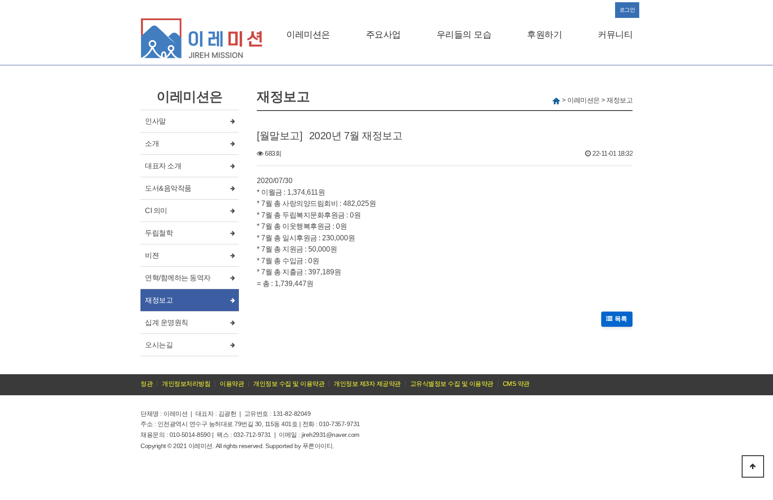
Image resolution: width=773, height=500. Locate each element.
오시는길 (159, 345)
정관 (146, 383)
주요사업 (383, 34)
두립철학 (159, 233)
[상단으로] (753, 466)
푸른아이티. (318, 445)
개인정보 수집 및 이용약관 (288, 383)
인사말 (155, 121)
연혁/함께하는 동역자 (178, 278)
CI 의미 (156, 210)
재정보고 (159, 300)
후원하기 (544, 34)
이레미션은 (308, 34)
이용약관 (232, 383)
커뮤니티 (615, 34)
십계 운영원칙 (166, 322)
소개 (152, 143)
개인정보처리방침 (186, 383)
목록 (620, 318)
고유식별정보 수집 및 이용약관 (451, 383)
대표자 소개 (163, 166)
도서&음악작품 (168, 188)
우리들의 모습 (464, 34)
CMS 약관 (516, 383)
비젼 (152, 255)
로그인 (627, 10)
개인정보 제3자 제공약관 (367, 383)
